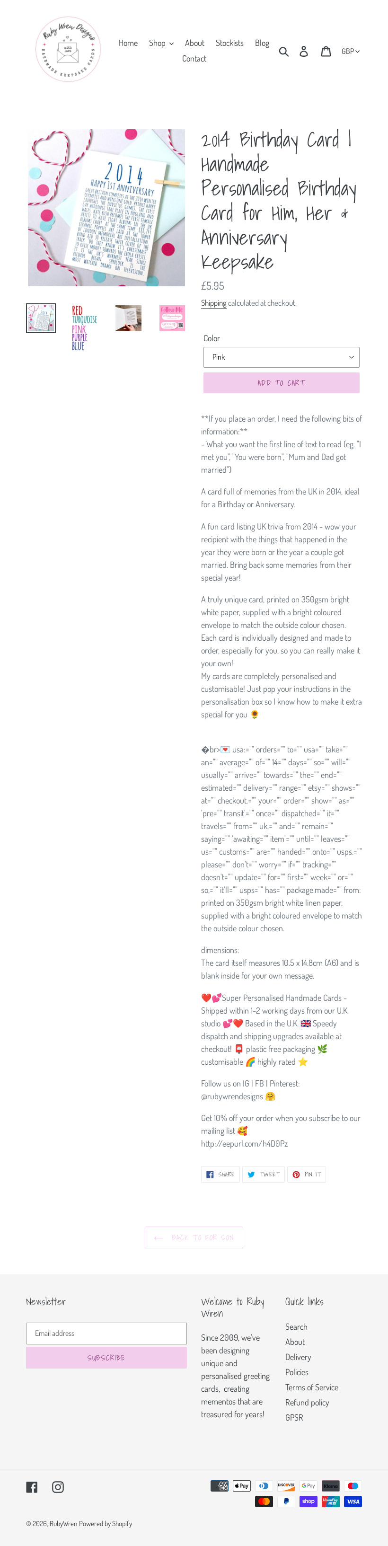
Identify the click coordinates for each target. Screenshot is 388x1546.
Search (296, 1326)
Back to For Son (201, 1237)
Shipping (214, 303)
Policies (297, 1372)
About (295, 1341)
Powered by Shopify (105, 1523)
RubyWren (63, 1523)
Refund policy (307, 1402)
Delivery (298, 1357)
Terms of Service (311, 1387)
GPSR (294, 1417)
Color (211, 338)
